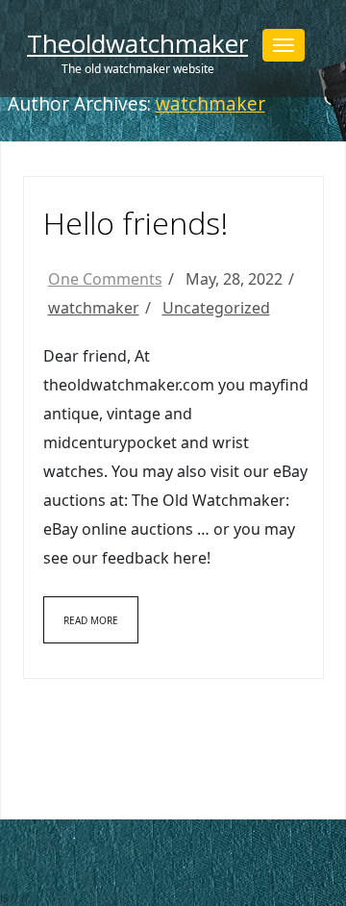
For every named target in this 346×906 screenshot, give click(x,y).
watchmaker (210, 103)
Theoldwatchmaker (137, 43)
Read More (90, 620)
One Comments (105, 278)
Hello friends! (135, 222)
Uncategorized (216, 307)
